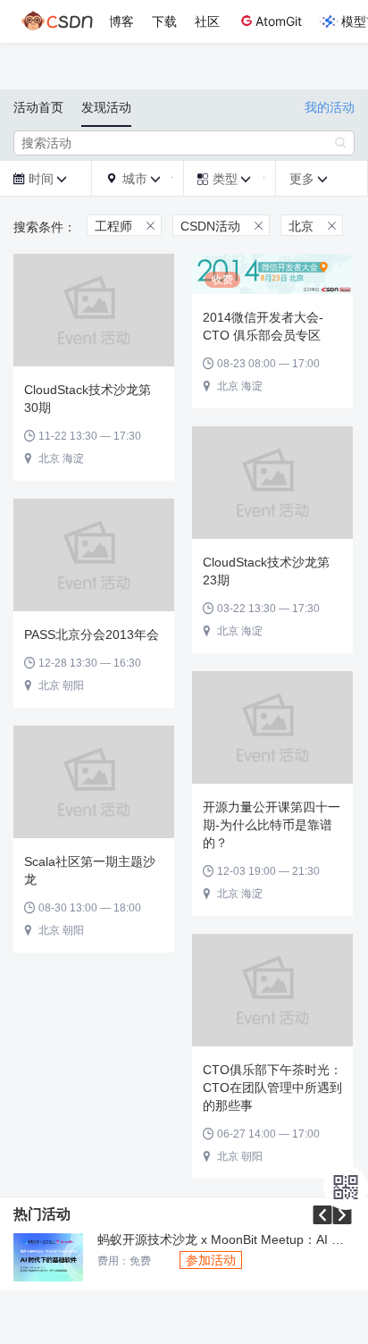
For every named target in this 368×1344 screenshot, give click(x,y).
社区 (207, 21)
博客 (121, 21)
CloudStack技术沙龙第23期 (266, 571)
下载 (164, 21)
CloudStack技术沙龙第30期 (87, 398)
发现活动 (106, 107)
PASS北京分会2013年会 (91, 634)
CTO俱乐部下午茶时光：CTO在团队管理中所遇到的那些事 (272, 1088)
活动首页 (38, 107)
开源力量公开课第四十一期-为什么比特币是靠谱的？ (271, 825)
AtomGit (278, 21)
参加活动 (211, 1260)
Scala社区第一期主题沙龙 (89, 870)
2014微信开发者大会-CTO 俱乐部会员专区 (263, 326)
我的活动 (330, 107)
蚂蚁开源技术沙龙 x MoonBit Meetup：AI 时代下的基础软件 (226, 1240)
